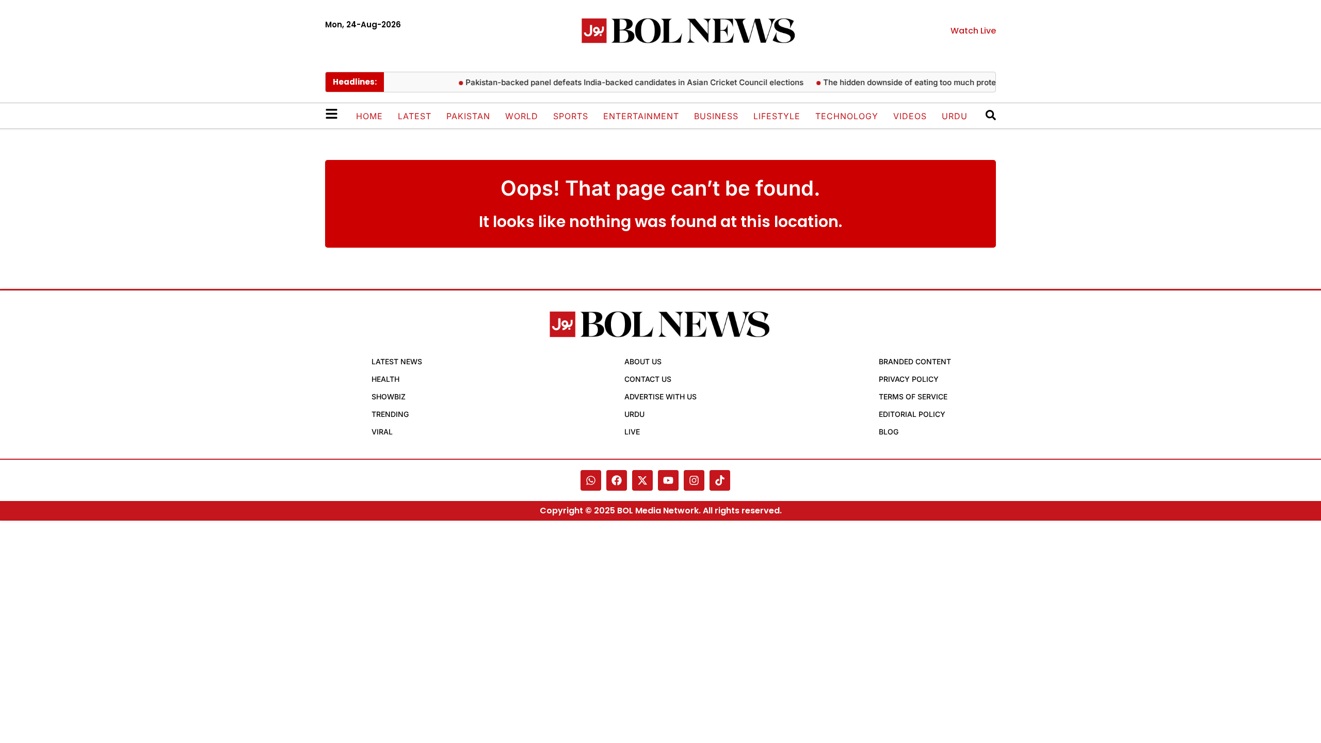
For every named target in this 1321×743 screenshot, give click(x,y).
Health (385, 379)
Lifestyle (776, 116)
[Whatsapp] (591, 480)
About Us (643, 361)
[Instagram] (694, 480)
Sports (570, 116)
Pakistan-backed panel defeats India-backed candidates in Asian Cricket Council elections (626, 82)
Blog (888, 431)
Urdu (955, 116)
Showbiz (389, 396)
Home (369, 116)
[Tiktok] (720, 480)
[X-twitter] (642, 480)
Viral (382, 431)
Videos (910, 116)
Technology (846, 116)
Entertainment (641, 116)
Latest (414, 116)
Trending (390, 414)
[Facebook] (616, 480)
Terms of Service (913, 396)
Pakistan (468, 116)
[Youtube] (668, 480)
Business (716, 116)
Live (632, 431)
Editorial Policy (912, 414)
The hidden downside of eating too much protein (904, 82)
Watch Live (973, 31)
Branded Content (915, 361)
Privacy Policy (909, 379)
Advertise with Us (660, 396)
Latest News (397, 361)
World (521, 116)
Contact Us (647, 379)
